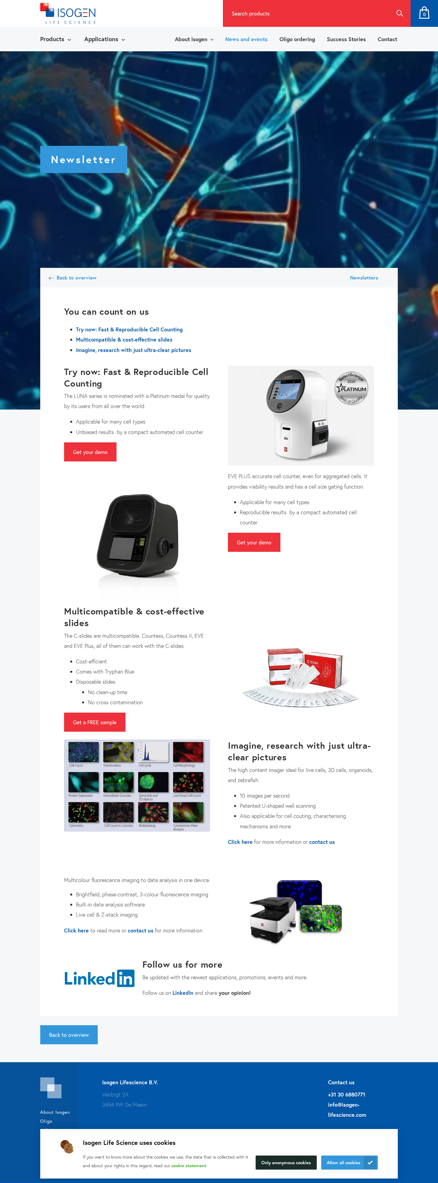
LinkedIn (183, 992)
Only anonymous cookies (286, 1162)
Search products (251, 13)
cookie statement (188, 1165)
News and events (246, 39)
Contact (387, 39)
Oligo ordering (297, 39)
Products (52, 39)
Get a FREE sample (95, 722)
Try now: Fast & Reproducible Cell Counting (129, 329)
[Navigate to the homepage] (67, 13)
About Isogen (191, 39)
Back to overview (76, 277)
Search (400, 13)
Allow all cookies (343, 1162)
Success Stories (346, 39)
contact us (140, 930)
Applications (101, 39)
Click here (76, 930)
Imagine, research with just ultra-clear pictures (133, 349)
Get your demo (90, 451)
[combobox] (306, 13)
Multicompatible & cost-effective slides (124, 339)
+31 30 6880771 (346, 1094)
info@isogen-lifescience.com (347, 1109)
